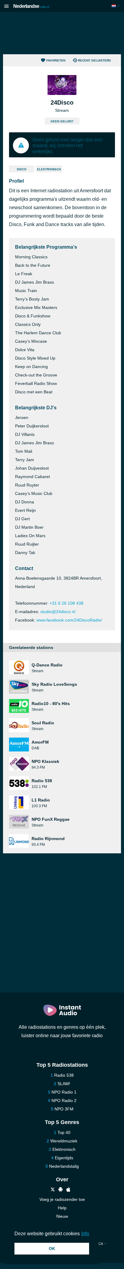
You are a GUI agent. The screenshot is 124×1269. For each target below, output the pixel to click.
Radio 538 (64, 1075)
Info (85, 1233)
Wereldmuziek (63, 1140)
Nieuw (62, 1216)
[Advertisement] (62, 33)
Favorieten (55, 60)
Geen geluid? (62, 121)
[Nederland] (116, 5)
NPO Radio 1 (63, 1092)
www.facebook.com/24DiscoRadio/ (69, 620)
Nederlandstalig (64, 1166)
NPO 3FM (63, 1109)
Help (62, 1207)
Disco (21, 169)
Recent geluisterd (94, 60)
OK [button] (52, 1248)
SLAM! (63, 1083)
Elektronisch (49, 169)
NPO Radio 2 (63, 1100)
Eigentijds (64, 1157)
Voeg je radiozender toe (62, 1199)
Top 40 (63, 1132)
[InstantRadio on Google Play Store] (60, 1190)
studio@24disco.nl (57, 611)
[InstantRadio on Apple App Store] (68, 1190)
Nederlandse (31, 6)
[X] (52, 1190)
